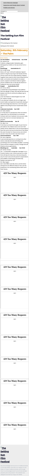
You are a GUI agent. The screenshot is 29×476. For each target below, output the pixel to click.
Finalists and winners (9, 7)
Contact (22, 5)
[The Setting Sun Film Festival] (5, 30)
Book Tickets (4, 58)
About (18, 5)
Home (5, 3)
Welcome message (12, 3)
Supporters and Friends (9, 5)
